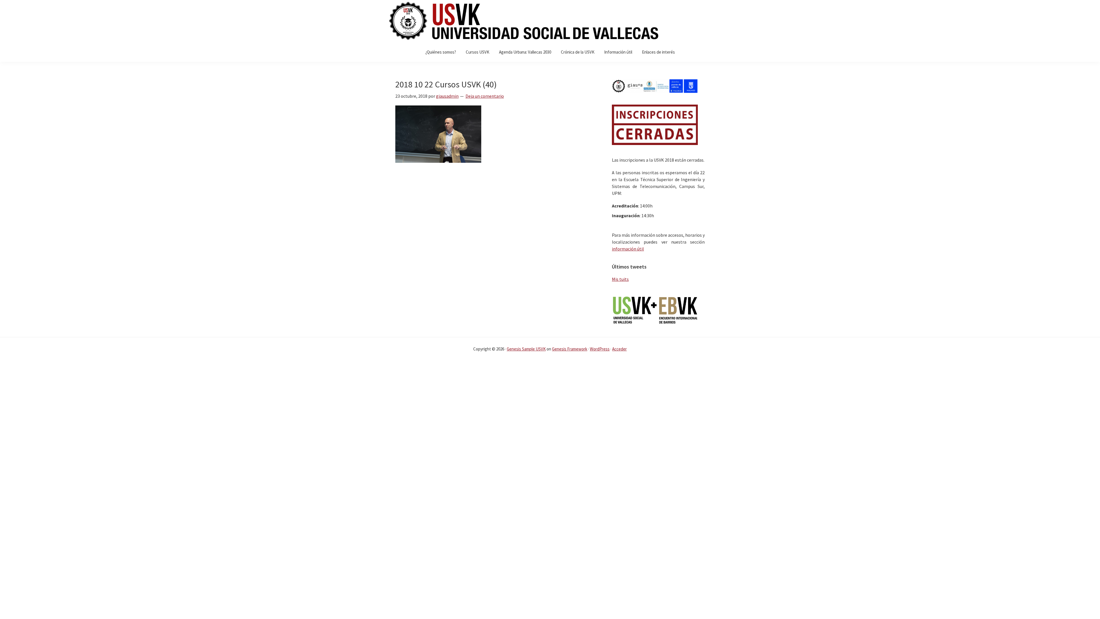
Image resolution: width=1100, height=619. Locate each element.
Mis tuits (620, 279)
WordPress (600, 349)
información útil (628, 249)
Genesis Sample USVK (526, 349)
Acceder (619, 349)
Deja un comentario (484, 96)
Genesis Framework (569, 349)
